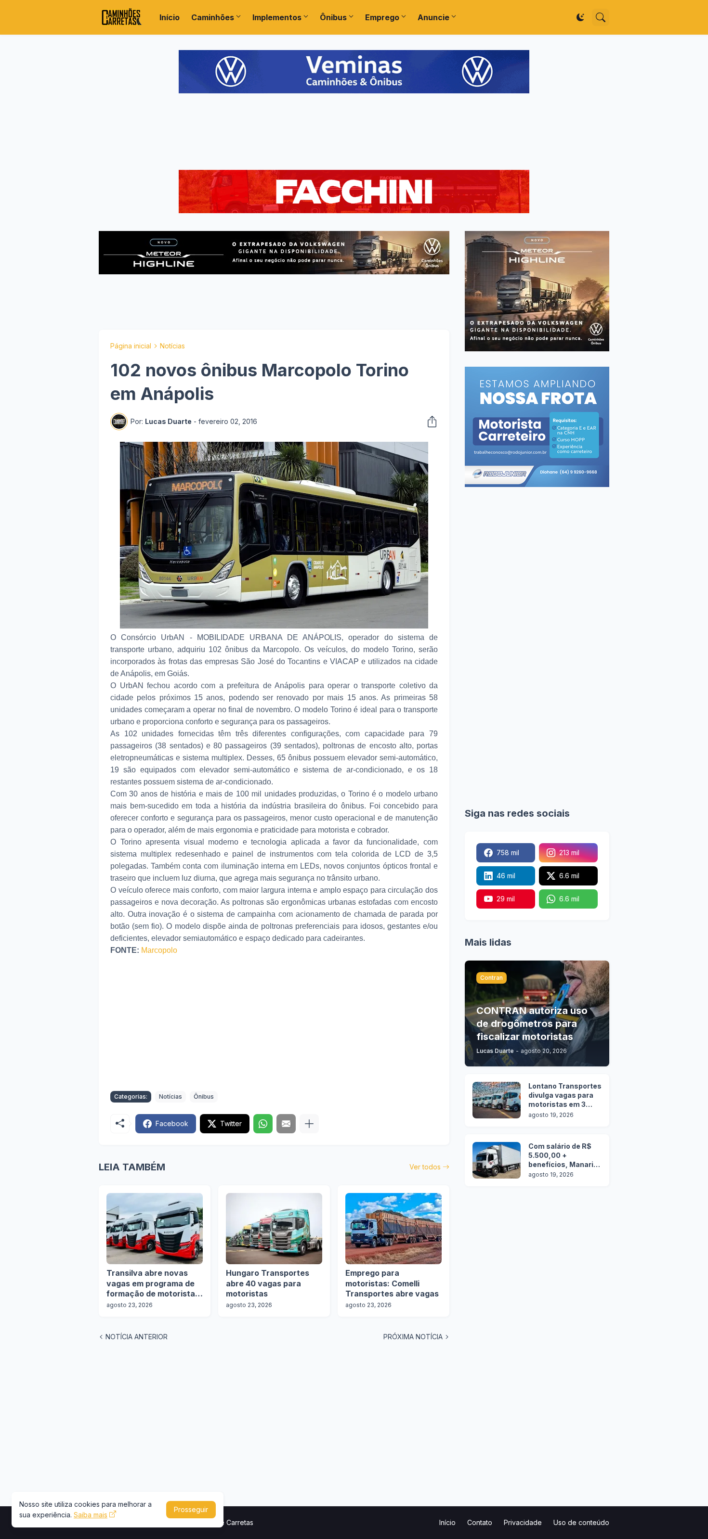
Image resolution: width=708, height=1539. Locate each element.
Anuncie (433, 17)
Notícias (172, 346)
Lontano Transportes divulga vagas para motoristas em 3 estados (565, 1095)
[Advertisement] (354, 132)
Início (169, 17)
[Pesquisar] (600, 17)
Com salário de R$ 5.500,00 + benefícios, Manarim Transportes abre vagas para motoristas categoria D (564, 1155)
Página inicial (130, 346)
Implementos (277, 17)
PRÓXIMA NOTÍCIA (413, 1337)
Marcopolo (159, 950)
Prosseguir (191, 1509)
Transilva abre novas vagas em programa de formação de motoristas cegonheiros (152, 1283)
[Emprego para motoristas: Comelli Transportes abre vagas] (393, 1228)
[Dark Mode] (580, 17)
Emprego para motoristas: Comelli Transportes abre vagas (392, 1283)
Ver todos (425, 1167)
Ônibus (333, 17)
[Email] (286, 1123)
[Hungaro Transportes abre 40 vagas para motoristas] (274, 1228)
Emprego (382, 17)
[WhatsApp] (263, 1123)
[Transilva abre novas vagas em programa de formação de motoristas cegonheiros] (154, 1228)
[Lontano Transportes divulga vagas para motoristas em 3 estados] (496, 1100)
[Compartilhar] (429, 421)
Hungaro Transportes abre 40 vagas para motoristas (267, 1283)
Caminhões (212, 17)
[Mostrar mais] (309, 1123)
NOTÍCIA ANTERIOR (136, 1337)
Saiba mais (90, 1515)
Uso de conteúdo (581, 1522)
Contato (479, 1522)
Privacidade (523, 1522)
